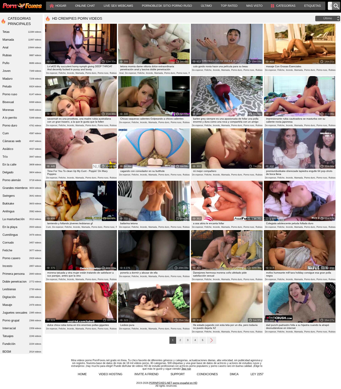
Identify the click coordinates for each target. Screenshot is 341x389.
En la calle (21, 164)
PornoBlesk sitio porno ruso (167, 5)
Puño (21, 63)
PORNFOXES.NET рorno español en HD (173, 382)
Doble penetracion (21, 281)
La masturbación (21, 219)
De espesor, (52, 73)
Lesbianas (21, 289)
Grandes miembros (21, 188)
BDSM (21, 351)
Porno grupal (21, 320)
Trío (21, 156)
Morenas (21, 110)
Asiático (21, 149)
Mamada (21, 39)
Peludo (21, 86)
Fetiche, (62, 73)
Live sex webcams (118, 5)
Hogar (60, 5)
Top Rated (229, 5)
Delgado (21, 172)
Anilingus (21, 211)
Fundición (21, 344)
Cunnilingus (21, 234)
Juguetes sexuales (21, 312)
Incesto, (71, 73)
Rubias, (113, 73)
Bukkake (21, 203)
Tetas (21, 32)
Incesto (21, 266)
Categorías (285, 5)
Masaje (21, 305)
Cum (21, 133)
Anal (21, 47)
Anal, (121, 73)
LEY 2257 (257, 374)
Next (211, 340)
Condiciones (207, 374)
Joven (21, 71)
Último (206, 5)
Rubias (21, 55)
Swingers (21, 195)
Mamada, (80, 73)
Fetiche (21, 250)
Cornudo (21, 242)
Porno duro (21, 125)
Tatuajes (21, 336)
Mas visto (254, 5)
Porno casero (21, 258)
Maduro (21, 78)
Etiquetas (312, 5)
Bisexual (21, 102)
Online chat (85, 5)
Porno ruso (21, 94)
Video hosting (110, 374)
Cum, (48, 227)
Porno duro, (91, 73)
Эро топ (186, 368)
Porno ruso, (103, 73)
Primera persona (21, 273)
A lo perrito (21, 117)
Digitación (21, 297)
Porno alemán (21, 180)
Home (82, 374)
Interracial (21, 328)
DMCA (234, 374)
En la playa (21, 227)
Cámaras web (21, 141)
